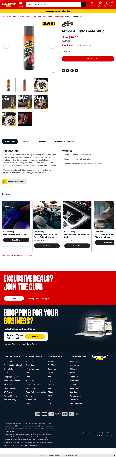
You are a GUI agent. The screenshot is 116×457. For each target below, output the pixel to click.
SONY (50, 396)
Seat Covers (74, 365)
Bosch (50, 388)
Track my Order (10, 388)
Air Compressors (76, 403)
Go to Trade (32, 344)
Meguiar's (52, 361)
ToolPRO (51, 365)
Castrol (50, 373)
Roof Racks (74, 392)
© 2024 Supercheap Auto (104, 436)
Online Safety (9, 369)
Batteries (73, 361)
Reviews (42, 141)
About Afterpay (10, 400)
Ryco (50, 400)
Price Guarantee (32, 384)
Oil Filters (73, 369)
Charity (28, 403)
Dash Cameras (75, 396)
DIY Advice (8, 392)
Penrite (50, 376)
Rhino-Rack (52, 369)
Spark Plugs (74, 388)
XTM (49, 380)
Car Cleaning (8, 232)
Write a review (87, 45)
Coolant (73, 384)
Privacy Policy (72, 455)
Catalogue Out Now (58, 11)
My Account (8, 384)
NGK (49, 403)
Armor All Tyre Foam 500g (74, 17)
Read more (16, 240)
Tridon (50, 392)
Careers (29, 396)
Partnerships (31, 400)
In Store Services (32, 369)
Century (51, 384)
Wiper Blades (75, 373)
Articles (26, 141)
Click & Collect (31, 388)
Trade (28, 376)
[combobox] (67, 58)
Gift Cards (30, 380)
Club (27, 373)
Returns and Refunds (12, 380)
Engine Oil (74, 376)
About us (29, 361)
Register (35, 336)
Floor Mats (74, 400)
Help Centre (8, 361)
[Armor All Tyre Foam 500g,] (29, 48)
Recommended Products (63, 141)
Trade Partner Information (36, 392)
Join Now (12, 298)
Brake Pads (74, 380)
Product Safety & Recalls (13, 365)
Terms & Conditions (99, 433)
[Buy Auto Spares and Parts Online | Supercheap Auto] (9, 4)
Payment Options (11, 396)
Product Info (10, 141)
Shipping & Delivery (11, 376)
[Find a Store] (99, 3)
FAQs (6, 373)
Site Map (109, 433)
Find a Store (30, 365)
